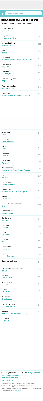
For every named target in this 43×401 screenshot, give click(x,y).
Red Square (22, 192)
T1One (4, 270)
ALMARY (5, 163)
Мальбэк (20, 60)
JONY (14, 38)
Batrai (4, 263)
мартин (5, 177)
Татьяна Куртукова (9, 88)
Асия (7, 67)
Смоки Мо (6, 199)
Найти (39, 13)
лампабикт (6, 235)
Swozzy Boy (28, 170)
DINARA (5, 156)
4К (3, 242)
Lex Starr (5, 306)
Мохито (5, 192)
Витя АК (13, 306)
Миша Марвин (7, 213)
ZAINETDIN (13, 192)
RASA (4, 81)
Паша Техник (18, 170)
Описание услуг (7, 380)
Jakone (5, 31)
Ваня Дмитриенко (9, 60)
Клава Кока (6, 38)
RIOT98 (5, 278)
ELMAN (5, 285)
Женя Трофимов (8, 95)
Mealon (11, 278)
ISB (3, 67)
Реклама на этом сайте (10, 378)
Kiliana (10, 31)
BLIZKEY (5, 74)
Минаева (11, 184)
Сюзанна (28, 60)
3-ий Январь (7, 299)
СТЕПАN (5, 321)
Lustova (5, 227)
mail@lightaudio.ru (35, 373)
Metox (4, 170)
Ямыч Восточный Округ (11, 313)
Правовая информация (10, 375)
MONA (4, 52)
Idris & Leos (6, 220)
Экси (4, 206)
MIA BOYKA (6, 45)
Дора (4, 149)
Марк (10, 170)
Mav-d (11, 74)
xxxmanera (6, 249)
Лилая (4, 184)
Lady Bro (25, 313)
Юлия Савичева (8, 256)
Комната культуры (23, 95)
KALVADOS (6, 292)
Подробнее (16, 390)
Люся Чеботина (8, 141)
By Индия (5, 134)
